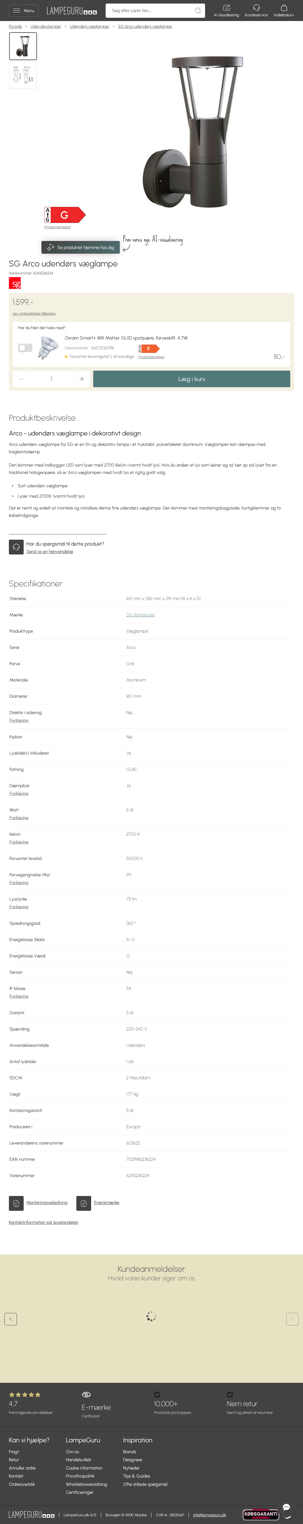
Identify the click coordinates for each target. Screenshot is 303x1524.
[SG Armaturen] (15, 283)
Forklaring (18, 720)
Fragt (14, 1451)
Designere (132, 1459)
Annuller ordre (22, 1468)
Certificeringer (80, 1492)
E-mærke (96, 1410)
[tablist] (23, 132)
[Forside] (72, 11)
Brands (129, 1451)
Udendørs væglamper (89, 26)
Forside (15, 26)
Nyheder (131, 1468)
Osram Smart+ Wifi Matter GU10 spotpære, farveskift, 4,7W (126, 338)
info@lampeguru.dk (209, 1515)
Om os (72, 1451)
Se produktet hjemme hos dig (85, 247)
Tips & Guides (136, 1476)
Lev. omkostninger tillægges (34, 313)
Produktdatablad (57, 227)
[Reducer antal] (21, 379)
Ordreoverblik (22, 1484)
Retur (14, 1459)
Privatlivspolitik (80, 1476)
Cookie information (84, 1468)
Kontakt (16, 1476)
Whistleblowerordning (86, 1484)
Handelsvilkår (78, 1459)
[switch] (25, 348)
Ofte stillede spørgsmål (145, 1484)
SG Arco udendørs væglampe (145, 26)
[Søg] (198, 10)
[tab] (23, 46)
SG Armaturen (140, 615)
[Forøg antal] (82, 379)
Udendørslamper (45, 26)
